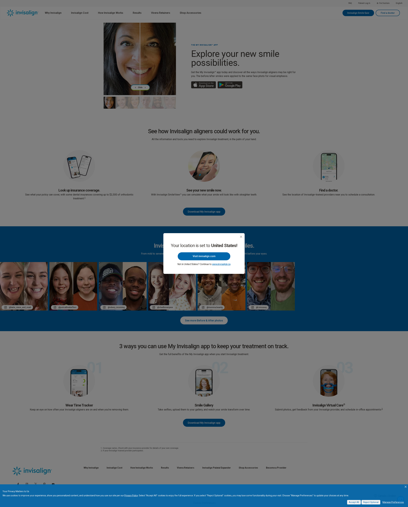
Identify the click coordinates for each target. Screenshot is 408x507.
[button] (406, 487)
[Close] (241, 236)
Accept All (354, 502)
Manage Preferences (393, 502)
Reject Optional (371, 502)
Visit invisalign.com (204, 256)
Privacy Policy (131, 495)
